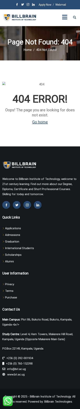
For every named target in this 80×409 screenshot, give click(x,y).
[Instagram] (28, 4)
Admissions (12, 235)
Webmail (60, 4)
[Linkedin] (38, 205)
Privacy (9, 284)
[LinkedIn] (33, 4)
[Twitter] (22, 4)
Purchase (11, 297)
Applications (13, 228)
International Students (19, 248)
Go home (40, 122)
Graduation (12, 241)
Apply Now (45, 4)
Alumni (9, 261)
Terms (9, 291)
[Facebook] (17, 4)
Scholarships (13, 255)
